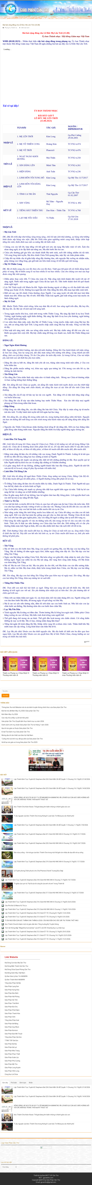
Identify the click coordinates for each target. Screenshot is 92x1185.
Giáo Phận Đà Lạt (11, 1047)
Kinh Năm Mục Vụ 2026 (10, 714)
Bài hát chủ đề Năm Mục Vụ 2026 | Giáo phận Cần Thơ (20, 711)
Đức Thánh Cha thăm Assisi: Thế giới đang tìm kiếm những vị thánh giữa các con (42, 807)
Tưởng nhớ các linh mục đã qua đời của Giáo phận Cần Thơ (22, 739)
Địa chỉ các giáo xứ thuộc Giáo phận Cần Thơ (17, 728)
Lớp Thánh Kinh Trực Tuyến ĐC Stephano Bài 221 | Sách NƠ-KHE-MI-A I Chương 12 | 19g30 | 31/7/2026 (49, 834)
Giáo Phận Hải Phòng (12, 996)
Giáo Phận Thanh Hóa (12, 1013)
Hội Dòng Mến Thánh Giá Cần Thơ (16, 966)
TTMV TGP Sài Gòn (11, 1040)
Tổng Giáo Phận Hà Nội (13, 983)
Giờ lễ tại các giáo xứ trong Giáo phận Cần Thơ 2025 (19, 742)
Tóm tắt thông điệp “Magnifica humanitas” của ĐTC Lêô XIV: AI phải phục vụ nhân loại (35, 928)
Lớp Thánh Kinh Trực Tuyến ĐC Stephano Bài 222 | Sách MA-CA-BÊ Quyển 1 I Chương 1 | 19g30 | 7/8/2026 (51, 825)
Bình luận (23, 1083)
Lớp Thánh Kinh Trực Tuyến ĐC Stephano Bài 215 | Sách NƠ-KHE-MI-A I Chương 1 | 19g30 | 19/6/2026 (40, 909)
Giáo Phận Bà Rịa (11, 1044)
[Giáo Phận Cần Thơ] (46, 9)
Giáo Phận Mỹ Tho (11, 1064)
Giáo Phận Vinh (10, 1017)
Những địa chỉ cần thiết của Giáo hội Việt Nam (17, 735)
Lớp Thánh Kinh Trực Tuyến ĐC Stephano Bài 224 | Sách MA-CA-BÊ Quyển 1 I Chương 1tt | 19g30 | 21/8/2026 (52, 779)
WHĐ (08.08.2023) (11, 41)
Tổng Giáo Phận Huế (12, 1020)
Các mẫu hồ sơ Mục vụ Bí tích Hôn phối (15, 718)
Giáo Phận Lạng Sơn (12, 986)
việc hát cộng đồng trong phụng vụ (53, 41)
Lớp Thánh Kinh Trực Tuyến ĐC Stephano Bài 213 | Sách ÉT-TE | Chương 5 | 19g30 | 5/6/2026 (37, 917)
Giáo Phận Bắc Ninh (11, 993)
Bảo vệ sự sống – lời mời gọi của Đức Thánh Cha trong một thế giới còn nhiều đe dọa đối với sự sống (48, 852)
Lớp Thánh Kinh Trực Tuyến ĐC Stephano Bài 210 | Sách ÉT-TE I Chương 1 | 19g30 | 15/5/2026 (37, 939)
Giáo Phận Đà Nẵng (11, 1023)
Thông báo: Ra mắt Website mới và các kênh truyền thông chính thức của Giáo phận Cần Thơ (34, 707)
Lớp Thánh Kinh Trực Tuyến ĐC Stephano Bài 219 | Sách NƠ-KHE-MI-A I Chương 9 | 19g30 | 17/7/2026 (49, 862)
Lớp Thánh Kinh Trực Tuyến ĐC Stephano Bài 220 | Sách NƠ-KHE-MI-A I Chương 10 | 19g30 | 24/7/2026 (49, 843)
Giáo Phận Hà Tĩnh (11, 1000)
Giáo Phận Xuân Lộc (12, 1057)
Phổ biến (14, 1083)
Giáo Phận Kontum (11, 1030)
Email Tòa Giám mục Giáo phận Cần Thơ (16, 732)
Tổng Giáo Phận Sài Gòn (13, 1037)
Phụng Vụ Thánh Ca (11, 28)
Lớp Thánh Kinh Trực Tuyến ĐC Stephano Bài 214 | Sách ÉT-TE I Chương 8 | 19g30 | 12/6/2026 (37, 913)
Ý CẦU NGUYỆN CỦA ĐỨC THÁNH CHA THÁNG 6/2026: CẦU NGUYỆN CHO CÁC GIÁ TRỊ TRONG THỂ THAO (41, 920)
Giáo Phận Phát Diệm (12, 1010)
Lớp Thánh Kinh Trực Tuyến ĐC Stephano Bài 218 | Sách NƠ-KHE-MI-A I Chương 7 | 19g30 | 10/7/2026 (40, 880)
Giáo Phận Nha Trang (12, 1051)
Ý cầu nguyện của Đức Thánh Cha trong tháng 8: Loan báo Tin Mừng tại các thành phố (44, 816)
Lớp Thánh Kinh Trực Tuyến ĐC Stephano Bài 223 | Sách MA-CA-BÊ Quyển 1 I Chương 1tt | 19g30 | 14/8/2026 (52, 788)
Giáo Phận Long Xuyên (13, 1067)
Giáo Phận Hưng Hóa (12, 990)
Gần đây (5, 1083)
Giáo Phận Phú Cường (12, 1061)
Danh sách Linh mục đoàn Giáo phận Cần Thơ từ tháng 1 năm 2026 (25, 725)
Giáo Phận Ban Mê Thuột (13, 1034)
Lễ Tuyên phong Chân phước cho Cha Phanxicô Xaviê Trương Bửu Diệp (38, 871)
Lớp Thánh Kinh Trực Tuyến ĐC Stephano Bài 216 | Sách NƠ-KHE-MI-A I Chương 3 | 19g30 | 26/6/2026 (40, 902)
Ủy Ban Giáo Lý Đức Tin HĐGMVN (16, 976)
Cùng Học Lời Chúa (11, 1074)
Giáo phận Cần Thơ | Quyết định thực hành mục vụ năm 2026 (23, 721)
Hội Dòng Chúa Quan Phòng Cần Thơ (17, 969)
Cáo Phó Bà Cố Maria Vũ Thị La (16, 905)
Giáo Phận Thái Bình (12, 1003)
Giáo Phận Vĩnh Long (12, 1071)
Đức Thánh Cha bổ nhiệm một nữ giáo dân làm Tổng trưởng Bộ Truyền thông (32, 924)
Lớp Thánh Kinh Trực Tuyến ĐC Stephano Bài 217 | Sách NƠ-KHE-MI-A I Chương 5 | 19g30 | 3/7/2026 (49, 893)
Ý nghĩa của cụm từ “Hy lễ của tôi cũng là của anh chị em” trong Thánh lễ (39, 883)
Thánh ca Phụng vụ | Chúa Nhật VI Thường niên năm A (16, 674)
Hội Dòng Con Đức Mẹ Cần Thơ (15, 963)
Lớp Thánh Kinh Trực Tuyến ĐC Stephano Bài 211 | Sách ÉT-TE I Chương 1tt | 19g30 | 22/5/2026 (38, 935)
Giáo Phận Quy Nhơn (12, 1027)
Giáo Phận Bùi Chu (11, 1007)
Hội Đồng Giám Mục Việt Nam (15, 973)
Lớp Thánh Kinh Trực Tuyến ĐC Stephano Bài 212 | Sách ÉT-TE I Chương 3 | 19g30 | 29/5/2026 (37, 932)
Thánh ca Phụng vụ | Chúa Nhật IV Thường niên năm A (45, 674)
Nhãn (31, 1083)
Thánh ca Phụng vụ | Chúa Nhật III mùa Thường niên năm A (75, 674)
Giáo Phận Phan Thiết (12, 1054)
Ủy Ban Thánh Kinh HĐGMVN (15, 980)
